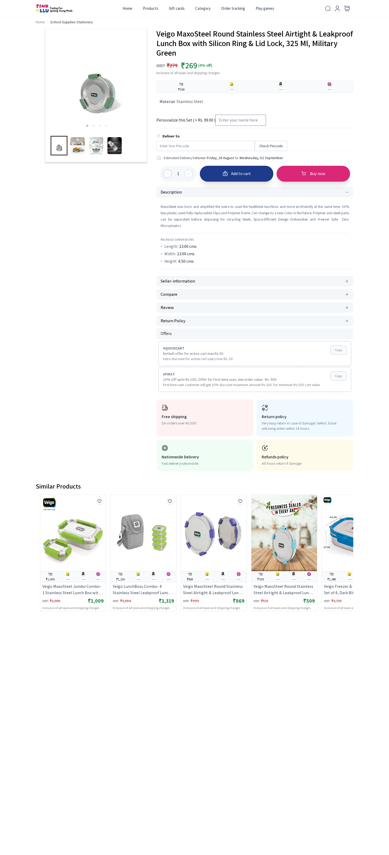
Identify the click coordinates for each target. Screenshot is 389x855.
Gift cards (177, 8)
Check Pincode (271, 146)
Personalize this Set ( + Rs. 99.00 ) (185, 120)
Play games (265, 8)
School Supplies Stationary (71, 22)
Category (203, 8)
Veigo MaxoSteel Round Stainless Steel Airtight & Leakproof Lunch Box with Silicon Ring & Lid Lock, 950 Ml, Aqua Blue (283, 590)
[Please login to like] (99, 501)
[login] (337, 8)
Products (150, 8)
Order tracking (233, 8)
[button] (86, 125)
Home (127, 8)
